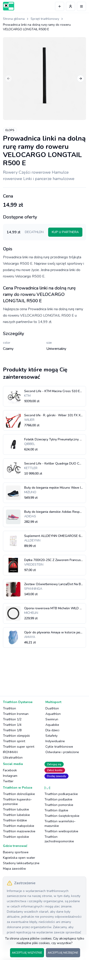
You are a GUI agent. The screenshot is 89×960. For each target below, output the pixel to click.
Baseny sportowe (16, 852)
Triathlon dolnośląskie (19, 794)
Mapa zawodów (14, 868)
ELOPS (9, 130)
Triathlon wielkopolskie (61, 831)
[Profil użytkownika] (70, 6)
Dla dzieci (52, 730)
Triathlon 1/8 (12, 730)
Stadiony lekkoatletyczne (21, 863)
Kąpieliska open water (19, 858)
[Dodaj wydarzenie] (59, 6)
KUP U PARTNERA (65, 232)
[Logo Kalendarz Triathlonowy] (8, 6)
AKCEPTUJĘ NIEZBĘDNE (63, 953)
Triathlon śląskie (56, 810)
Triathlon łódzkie (15, 820)
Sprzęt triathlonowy (45, 19)
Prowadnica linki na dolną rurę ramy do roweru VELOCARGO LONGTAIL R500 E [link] (37, 27)
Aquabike (52, 725)
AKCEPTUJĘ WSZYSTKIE (27, 953)
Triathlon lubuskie (16, 809)
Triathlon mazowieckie (19, 831)
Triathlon (9, 708)
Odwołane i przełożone (62, 752)
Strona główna (14, 19)
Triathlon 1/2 (12, 719)
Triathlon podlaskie (58, 799)
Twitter (8, 781)
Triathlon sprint (14, 741)
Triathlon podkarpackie (61, 794)
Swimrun (51, 719)
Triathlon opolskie (16, 837)
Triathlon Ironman (16, 714)
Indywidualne (55, 741)
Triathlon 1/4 (12, 725)
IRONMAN (10, 752)
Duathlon (52, 708)
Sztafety (51, 736)
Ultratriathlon (13, 757)
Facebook (10, 770)
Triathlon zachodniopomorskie (59, 839)
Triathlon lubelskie (16, 815)
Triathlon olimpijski (16, 736)
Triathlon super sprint (18, 746)
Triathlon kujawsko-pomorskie (17, 801)
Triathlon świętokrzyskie (61, 816)
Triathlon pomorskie (58, 805)
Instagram (10, 776)
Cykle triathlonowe (59, 746)
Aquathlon (53, 714)
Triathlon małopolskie (18, 826)
